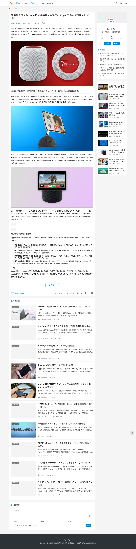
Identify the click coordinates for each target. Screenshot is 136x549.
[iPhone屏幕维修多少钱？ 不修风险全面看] (23, 352)
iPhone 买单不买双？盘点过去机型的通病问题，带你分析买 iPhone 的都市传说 (64, 385)
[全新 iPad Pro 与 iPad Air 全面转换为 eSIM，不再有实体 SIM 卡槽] (23, 488)
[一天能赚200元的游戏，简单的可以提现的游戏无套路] (23, 430)
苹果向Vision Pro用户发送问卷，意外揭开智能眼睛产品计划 (117, 87)
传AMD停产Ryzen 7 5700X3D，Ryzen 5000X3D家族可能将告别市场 (65, 405)
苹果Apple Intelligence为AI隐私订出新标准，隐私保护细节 (64, 463)
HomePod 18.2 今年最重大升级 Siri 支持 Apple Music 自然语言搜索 (117, 152)
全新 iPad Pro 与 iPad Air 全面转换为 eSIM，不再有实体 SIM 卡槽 (65, 483)
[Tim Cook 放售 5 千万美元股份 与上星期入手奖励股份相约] (23, 332)
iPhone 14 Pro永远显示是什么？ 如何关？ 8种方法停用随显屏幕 (117, 133)
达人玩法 (50, 3)
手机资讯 (33, 3)
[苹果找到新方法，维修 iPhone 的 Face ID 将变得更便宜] (103, 106)
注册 (125, 3)
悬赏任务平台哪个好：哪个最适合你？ (111, 64)
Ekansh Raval (15, 23)
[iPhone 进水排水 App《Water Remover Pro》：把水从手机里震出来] (103, 143)
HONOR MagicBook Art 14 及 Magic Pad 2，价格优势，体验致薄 (65, 308)
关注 (108, 43)
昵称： (16, 521)
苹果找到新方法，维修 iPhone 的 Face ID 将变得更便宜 (116, 105)
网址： (70, 521)
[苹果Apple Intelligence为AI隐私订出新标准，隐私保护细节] (23, 469)
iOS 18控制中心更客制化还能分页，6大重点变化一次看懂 (117, 124)
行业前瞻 (41, 3)
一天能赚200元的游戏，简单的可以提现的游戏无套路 (61, 424)
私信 (117, 43)
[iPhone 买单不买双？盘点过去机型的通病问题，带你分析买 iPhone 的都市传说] (23, 390)
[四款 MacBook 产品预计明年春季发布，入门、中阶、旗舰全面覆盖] (23, 449)
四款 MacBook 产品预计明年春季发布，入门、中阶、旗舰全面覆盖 (64, 444)
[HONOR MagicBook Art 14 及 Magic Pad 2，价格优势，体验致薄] (23, 312)
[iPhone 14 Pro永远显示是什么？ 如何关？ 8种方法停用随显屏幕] (103, 134)
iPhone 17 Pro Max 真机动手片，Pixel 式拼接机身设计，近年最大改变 (117, 96)
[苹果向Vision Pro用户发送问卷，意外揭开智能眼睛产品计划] (103, 87)
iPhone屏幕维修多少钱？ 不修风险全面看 (56, 346)
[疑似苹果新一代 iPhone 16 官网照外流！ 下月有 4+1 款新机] (103, 161)
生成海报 (72, 293)
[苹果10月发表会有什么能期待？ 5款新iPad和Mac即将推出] (103, 171)
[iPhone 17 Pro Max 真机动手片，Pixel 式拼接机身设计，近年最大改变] (103, 96)
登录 (120, 3)
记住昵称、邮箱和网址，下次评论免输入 (26, 525)
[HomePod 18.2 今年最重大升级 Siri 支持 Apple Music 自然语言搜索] (103, 152)
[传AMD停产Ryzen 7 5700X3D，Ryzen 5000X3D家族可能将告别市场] (23, 410)
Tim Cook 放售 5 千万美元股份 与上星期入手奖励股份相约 (64, 326)
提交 (88, 525)
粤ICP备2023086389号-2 (74, 543)
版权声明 (67, 540)
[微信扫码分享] (77, 293)
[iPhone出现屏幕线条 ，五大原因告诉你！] (23, 371)
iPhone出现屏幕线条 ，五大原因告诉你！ (56, 365)
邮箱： (43, 521)
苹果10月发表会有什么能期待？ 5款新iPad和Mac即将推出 (117, 170)
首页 (26, 3)
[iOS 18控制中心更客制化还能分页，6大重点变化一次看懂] (103, 124)
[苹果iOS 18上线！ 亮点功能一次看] (103, 115)
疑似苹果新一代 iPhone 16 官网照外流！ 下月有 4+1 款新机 (116, 161)
